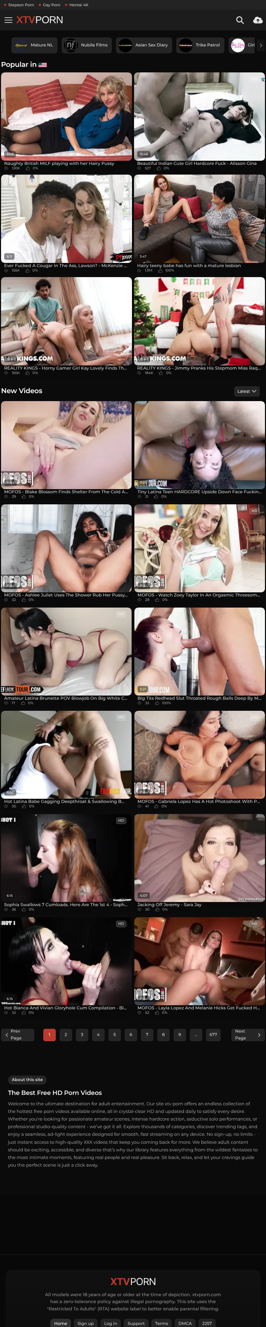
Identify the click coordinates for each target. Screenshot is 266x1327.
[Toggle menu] (8, 20)
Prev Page (16, 1035)
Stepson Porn (21, 4)
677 (213, 1034)
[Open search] (240, 20)
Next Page (240, 1035)
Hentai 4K (78, 4)
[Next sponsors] (261, 45)
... (196, 1034)
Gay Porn (51, 4)
